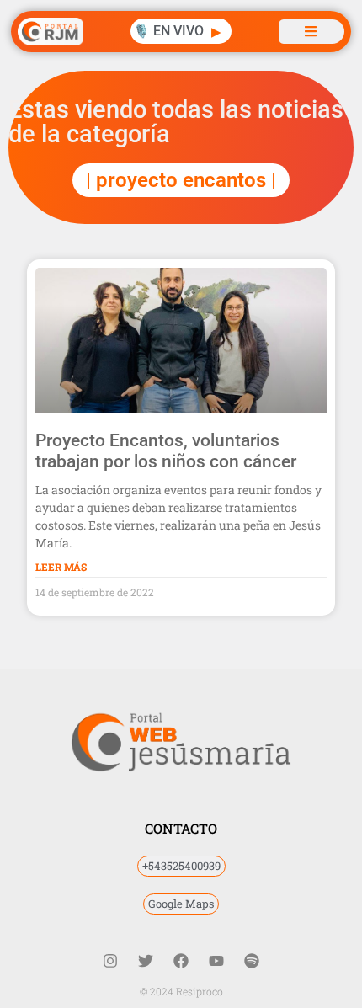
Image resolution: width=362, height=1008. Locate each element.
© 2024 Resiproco (181, 991)
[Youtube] (216, 960)
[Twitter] (145, 960)
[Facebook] (181, 960)
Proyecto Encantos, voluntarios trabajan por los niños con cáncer (165, 451)
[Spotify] (251, 960)
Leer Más (61, 566)
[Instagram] (110, 960)
